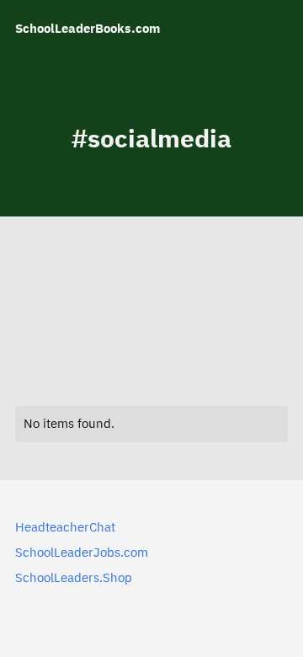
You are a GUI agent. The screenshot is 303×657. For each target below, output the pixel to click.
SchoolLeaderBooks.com (87, 28)
